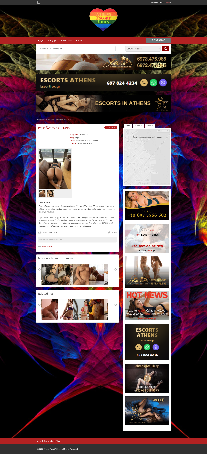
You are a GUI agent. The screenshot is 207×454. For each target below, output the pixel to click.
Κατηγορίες (53, 40)
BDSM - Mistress (48, 119)
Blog (58, 441)
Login (167, 2)
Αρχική (41, 40)
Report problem (47, 246)
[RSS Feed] (38, 2)
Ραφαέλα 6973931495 (54, 128)
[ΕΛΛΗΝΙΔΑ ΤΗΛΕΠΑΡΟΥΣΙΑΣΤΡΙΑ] (83, 320)
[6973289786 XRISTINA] (68, 320)
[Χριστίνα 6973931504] (99, 284)
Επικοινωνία (66, 40)
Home (39, 119)
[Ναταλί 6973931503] (68, 284)
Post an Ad (158, 40)
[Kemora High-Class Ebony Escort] (99, 320)
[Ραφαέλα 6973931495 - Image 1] (43, 193)
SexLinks (80, 40)
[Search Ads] (165, 48)
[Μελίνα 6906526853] (83, 284)
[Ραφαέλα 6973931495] (55, 169)
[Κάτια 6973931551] (52, 284)
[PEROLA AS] (53, 320)
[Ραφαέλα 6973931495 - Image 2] (50, 193)
